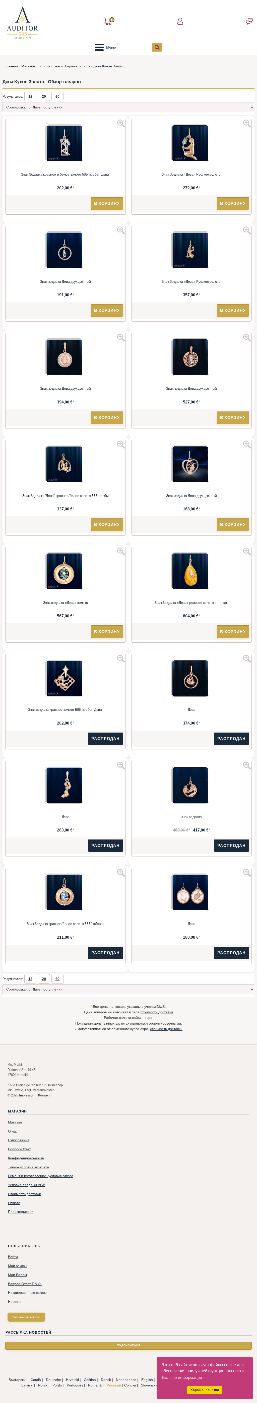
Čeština (90, 1380)
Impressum (27, 1095)
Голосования (18, 1140)
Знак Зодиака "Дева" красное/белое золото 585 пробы (65, 496)
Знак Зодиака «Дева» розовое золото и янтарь (191, 603)
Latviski (27, 1385)
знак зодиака (191, 817)
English (147, 1380)
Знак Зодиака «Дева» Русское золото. (191, 174)
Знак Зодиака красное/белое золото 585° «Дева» (66, 924)
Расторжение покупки (26, 1317)
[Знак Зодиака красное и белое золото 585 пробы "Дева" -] (65, 144)
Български (17, 1380)
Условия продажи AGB (26, 1185)
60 (57, 96)
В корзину (107, 203)
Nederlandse (126, 1380)
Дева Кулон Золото (108, 66)
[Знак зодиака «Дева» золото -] (65, 572)
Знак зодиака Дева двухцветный (65, 282)
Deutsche (53, 1380)
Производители (20, 1212)
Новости (15, 1302)
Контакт (44, 1095)
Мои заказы (17, 1266)
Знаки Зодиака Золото (71, 66)
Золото (44, 66)
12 (30, 96)
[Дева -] (191, 679)
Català (36, 1380)
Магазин (28, 66)
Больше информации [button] (182, 1377)
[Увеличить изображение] (121, 123)
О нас (13, 1131)
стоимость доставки (157, 1012)
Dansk (106, 1380)
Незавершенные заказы (27, 1293)
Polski (57, 1385)
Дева (192, 710)
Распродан (105, 739)
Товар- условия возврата (28, 1167)
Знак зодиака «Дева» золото (65, 603)
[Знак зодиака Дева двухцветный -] (65, 250)
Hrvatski (72, 1380)
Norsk (42, 1385)
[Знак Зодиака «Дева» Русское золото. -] (191, 144)
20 (44, 96)
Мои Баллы (17, 1275)
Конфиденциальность (26, 1158)
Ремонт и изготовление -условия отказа (40, 1176)
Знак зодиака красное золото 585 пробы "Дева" (65, 710)
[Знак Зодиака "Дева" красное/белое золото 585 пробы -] (65, 465)
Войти (13, 1257)
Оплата (14, 1203)
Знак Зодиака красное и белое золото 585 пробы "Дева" (65, 174)
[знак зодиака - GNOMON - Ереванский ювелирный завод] (191, 786)
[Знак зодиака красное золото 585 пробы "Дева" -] (65, 679)
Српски (130, 1385)
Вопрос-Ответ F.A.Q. (25, 1284)
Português (75, 1385)
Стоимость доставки (24, 1194)
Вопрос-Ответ (19, 1149)
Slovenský (149, 1385)
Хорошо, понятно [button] (204, 1390)
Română (95, 1385)
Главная (11, 66)
